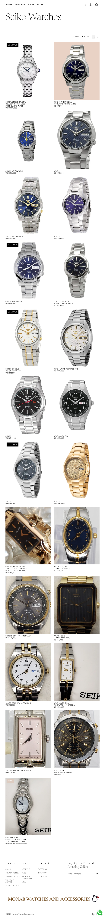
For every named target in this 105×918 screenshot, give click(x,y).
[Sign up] (97, 873)
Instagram (42, 873)
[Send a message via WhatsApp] (100, 913)
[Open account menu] (91, 5)
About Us (26, 869)
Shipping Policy (12, 876)
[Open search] (85, 5)
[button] (85, 37)
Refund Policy (12, 886)
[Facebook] (93, 914)
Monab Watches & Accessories (23, 914)
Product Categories (27, 877)
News (24, 882)
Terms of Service (9, 881)
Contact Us (43, 876)
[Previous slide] (9, 71)
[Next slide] (47, 71)
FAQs (24, 873)
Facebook (42, 869)
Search (8, 869)
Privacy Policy (12, 873)
